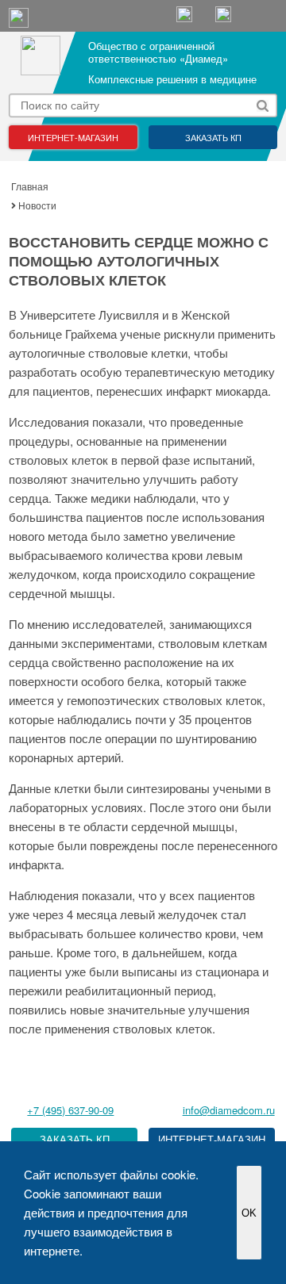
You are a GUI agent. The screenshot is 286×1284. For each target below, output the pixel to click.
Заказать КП (213, 137)
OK (249, 1213)
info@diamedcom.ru (229, 1109)
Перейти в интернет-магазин (211, 1140)
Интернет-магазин (73, 137)
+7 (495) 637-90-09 (70, 1109)
